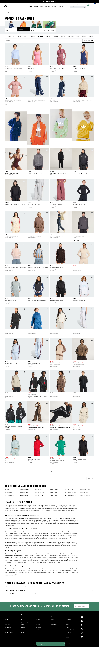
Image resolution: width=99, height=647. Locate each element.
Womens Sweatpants (70, 495)
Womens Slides (69, 489)
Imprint (55, 643)
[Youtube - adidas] (87, 637)
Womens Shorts (54, 492)
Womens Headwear (25, 489)
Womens (7, 489)
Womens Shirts (39, 495)
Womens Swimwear (85, 489)
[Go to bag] (94, 7)
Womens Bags (8, 492)
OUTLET (61, 7)
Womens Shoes (54, 489)
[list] (49, 36)
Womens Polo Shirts (40, 492)
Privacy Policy (39, 643)
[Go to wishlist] (91, 7)
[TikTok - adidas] (87, 633)
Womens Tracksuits (85, 495)
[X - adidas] (87, 625)
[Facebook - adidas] (87, 618)
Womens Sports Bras (70, 492)
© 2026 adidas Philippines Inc (64, 643)
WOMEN (36, 7)
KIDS (41, 7)
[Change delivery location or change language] (94, 4)
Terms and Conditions (48, 643)
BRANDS (54, 7)
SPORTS (47, 7)
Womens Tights (84, 492)
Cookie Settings (31, 643)
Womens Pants (38, 489)
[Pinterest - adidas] (87, 629)
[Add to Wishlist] (24, 45)
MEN (30, 7)
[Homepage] (5, 6)
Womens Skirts (54, 495)
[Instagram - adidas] (87, 621)
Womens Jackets (24, 495)
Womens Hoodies (24, 492)
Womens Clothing (9, 495)
